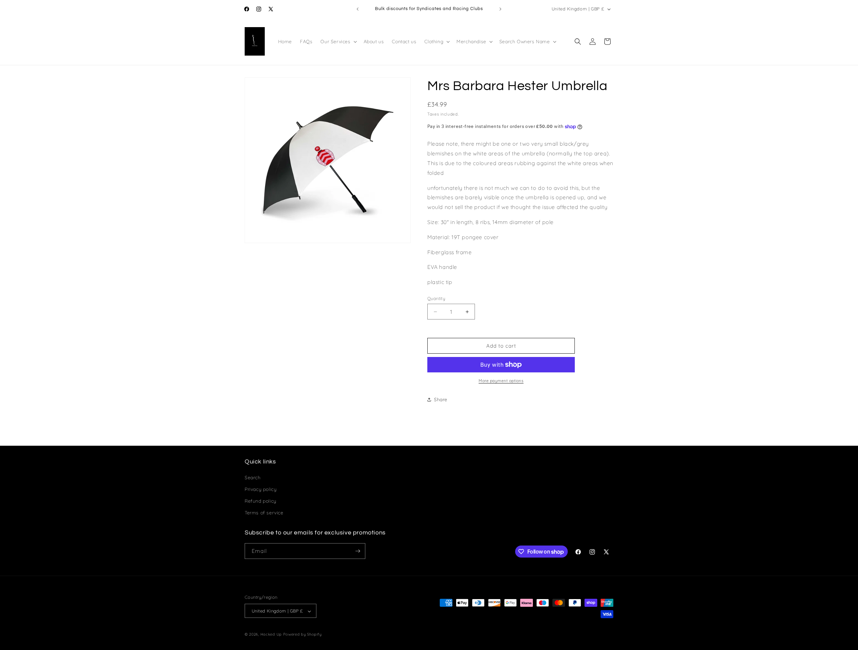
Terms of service (264, 513)
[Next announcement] (500, 9)
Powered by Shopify (302, 634)
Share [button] (440, 399)
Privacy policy (261, 489)
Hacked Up (271, 634)
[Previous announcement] (357, 9)
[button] (337, 41)
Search (253, 477)
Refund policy (261, 501)
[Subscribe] (357, 551)
